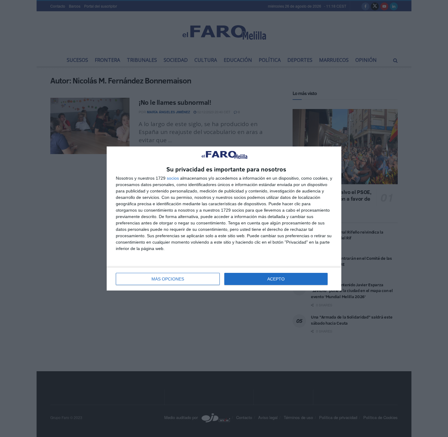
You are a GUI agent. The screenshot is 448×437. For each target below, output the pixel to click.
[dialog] (224, 218)
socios (173, 178)
